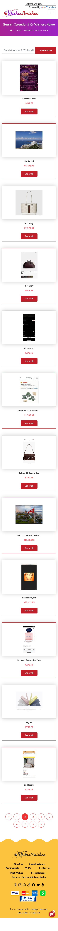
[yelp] (43, 884)
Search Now (45, 50)
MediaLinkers (34, 912)
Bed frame (29, 784)
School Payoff (29, 597)
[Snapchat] (19, 884)
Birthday (29, 223)
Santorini (29, 161)
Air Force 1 (29, 348)
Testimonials (12, 868)
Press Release (38, 873)
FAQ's (28, 868)
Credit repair (29, 98)
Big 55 (29, 722)
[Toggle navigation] (51, 12)
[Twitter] (38, 884)
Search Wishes (37, 864)
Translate (51, 7)
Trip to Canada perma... (29, 535)
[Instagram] (15, 884)
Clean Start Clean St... (29, 410)
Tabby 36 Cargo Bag (29, 473)
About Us (18, 864)
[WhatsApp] (24, 884)
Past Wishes (16, 873)
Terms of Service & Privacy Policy (29, 877)
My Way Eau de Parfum (29, 660)
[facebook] (33, 884)
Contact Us (44, 868)
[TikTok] (28, 884)
